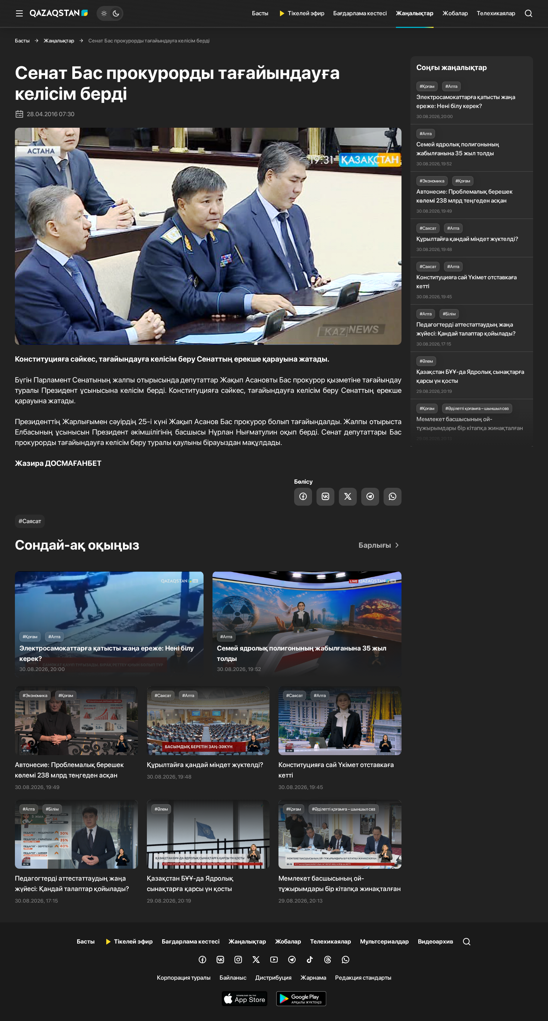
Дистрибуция (273, 977)
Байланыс (233, 977)
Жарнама (313, 977)
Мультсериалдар (384, 941)
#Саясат (30, 521)
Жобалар (455, 13)
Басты (260, 13)
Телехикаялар (496, 13)
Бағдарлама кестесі (360, 13)
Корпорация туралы (184, 977)
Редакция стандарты (363, 977)
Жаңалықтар (415, 13)
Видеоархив (435, 941)
